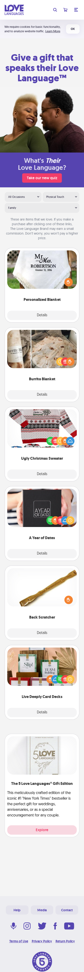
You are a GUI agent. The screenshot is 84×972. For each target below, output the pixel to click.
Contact (67, 910)
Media (42, 910)
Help (17, 910)
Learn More (52, 31)
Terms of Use (18, 941)
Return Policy (65, 941)
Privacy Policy (42, 941)
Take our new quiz (42, 177)
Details (42, 315)
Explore (42, 829)
